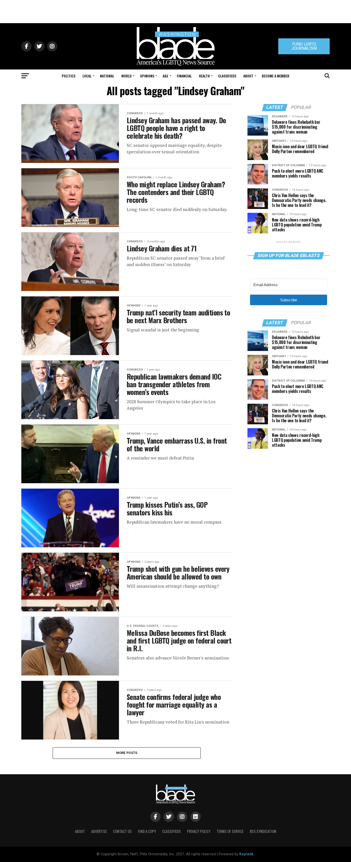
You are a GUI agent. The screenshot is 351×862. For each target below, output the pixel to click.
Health (204, 75)
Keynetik (246, 854)
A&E (165, 75)
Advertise (99, 831)
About (248, 75)
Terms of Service (230, 831)
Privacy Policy (198, 831)
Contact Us (122, 831)
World (126, 75)
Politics (68, 75)
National (107, 75)
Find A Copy (147, 831)
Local (86, 75)
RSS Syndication (263, 831)
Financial (184, 75)
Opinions (147, 75)
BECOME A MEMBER (275, 75)
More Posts (126, 753)
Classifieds (227, 75)
